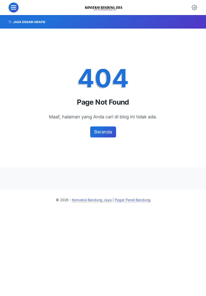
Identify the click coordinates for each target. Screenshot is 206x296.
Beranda (103, 131)
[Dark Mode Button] (194, 8)
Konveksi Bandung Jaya (92, 200)
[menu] (14, 8)
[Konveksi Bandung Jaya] (104, 7)
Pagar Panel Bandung (132, 200)
